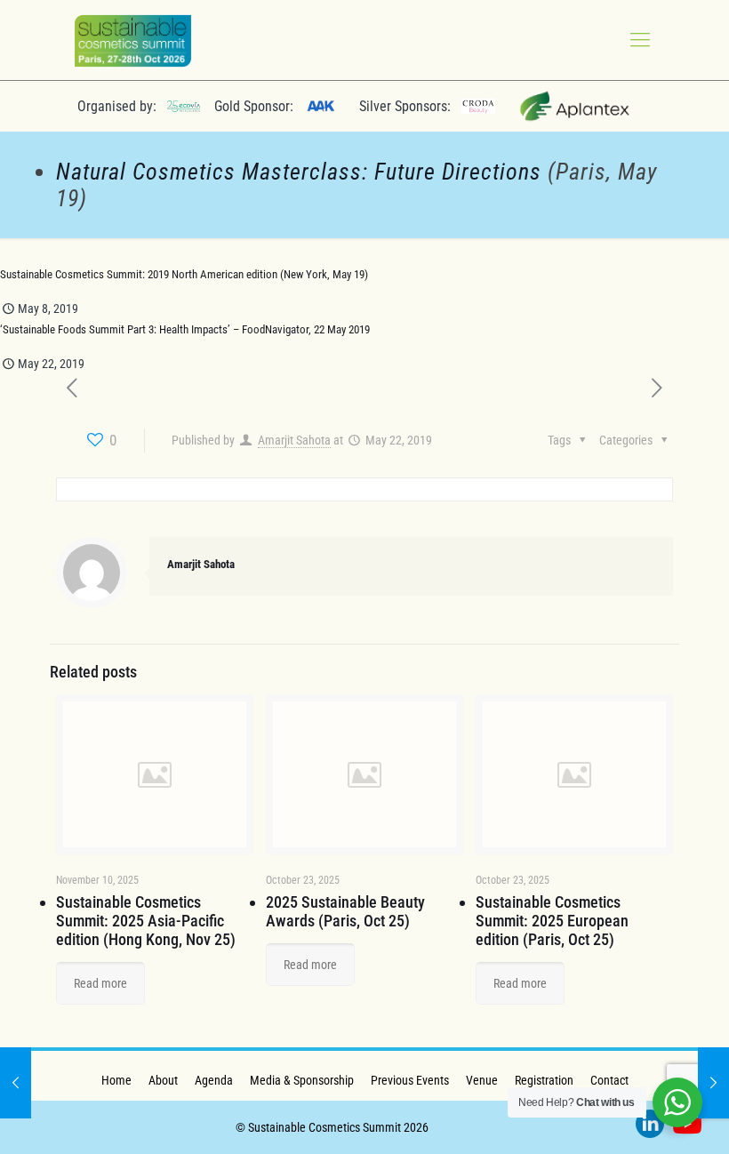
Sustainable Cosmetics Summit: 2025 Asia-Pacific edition (140, 921)
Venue (482, 1080)
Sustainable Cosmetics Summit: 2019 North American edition (138, 274)
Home (116, 1080)
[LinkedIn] (650, 1127)
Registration (544, 1080)
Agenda (214, 1080)
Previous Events (410, 1080)
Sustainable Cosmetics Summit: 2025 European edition (552, 921)
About (163, 1080)
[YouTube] (687, 1127)
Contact (609, 1080)
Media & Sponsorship (302, 1080)
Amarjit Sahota (294, 440)
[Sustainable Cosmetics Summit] (133, 40)
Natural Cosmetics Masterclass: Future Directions (298, 171)
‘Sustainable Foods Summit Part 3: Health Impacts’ (115, 329)
